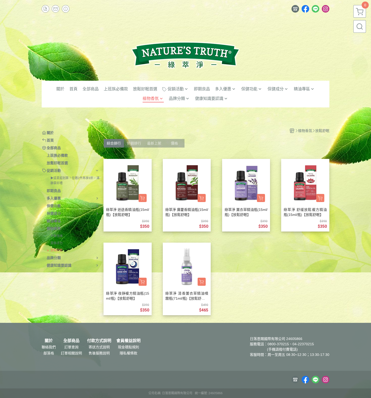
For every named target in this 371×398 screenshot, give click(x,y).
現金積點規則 (128, 347)
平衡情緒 (56, 236)
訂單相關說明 (71, 353)
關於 (49, 341)
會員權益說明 (128, 341)
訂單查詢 (71, 347)
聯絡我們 (49, 347)
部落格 (48, 353)
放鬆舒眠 (56, 250)
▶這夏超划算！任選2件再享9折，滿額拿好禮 (74, 180)
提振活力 (56, 243)
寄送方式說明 (99, 347)
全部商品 (71, 341)
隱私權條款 (128, 353)
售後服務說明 (99, 353)
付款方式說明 (99, 341)
